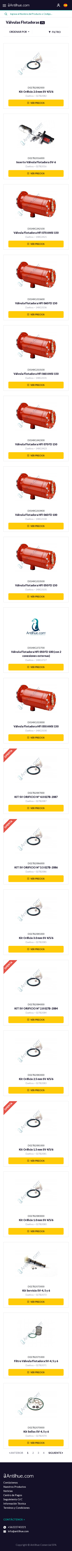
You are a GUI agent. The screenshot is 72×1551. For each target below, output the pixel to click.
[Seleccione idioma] (65, 5)
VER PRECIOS (37, 103)
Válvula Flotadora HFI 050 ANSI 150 (36, 726)
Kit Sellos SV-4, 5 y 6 (36, 1431)
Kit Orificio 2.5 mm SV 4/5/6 (36, 1079)
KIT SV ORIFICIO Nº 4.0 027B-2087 (36, 796)
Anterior (16, 1452)
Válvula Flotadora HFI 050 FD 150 (36, 585)
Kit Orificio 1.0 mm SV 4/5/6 (36, 1220)
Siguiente (55, 1452)
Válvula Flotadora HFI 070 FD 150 (36, 444)
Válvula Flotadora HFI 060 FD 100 (36, 514)
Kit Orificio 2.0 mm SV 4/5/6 (36, 91)
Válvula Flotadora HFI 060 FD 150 (36, 303)
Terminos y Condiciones (16, 1507)
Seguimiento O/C (12, 1499)
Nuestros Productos (14, 1486)
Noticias (8, 1490)
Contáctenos (10, 1482)
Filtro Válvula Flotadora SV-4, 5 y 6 (36, 1361)
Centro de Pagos (12, 1495)
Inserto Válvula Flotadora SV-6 (36, 162)
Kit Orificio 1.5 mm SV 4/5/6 (36, 1149)
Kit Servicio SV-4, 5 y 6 (36, 1290)
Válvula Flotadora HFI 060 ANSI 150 (36, 373)
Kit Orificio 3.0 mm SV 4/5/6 (36, 937)
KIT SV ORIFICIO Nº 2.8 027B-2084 (36, 1008)
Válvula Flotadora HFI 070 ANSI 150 (36, 232)
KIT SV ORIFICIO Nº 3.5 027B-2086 (36, 867)
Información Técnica (14, 1503)
